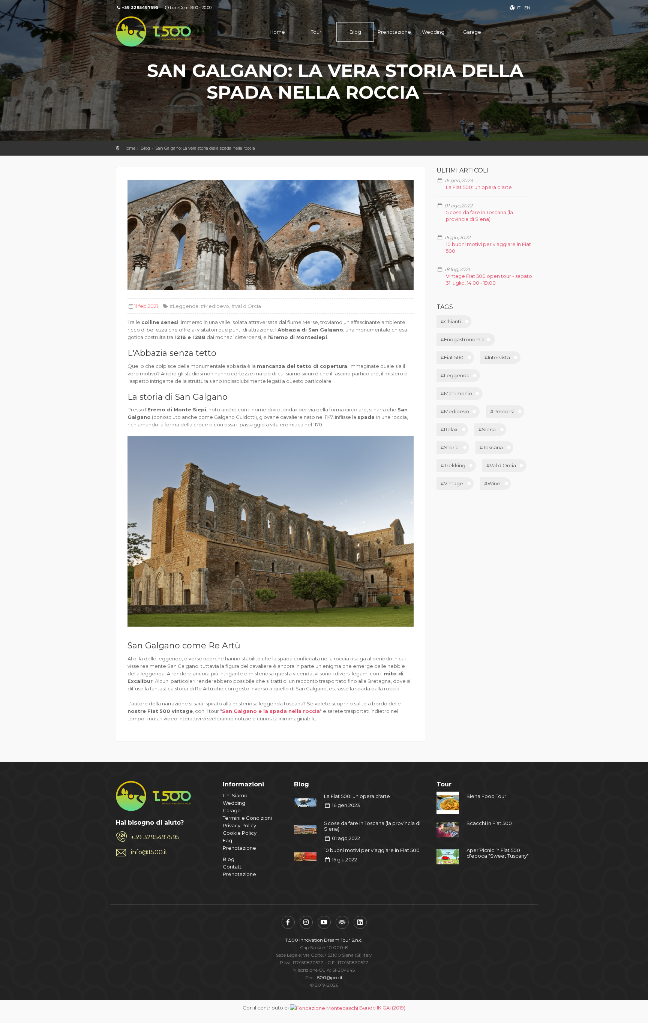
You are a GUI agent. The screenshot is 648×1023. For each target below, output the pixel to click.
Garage (472, 32)
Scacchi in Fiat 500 (489, 823)
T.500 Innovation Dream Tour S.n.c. (324, 940)
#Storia (450, 447)
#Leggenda (184, 306)
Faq (227, 840)
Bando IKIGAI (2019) (382, 1008)
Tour (316, 32)
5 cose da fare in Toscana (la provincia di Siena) (372, 826)
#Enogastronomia (462, 339)
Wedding (433, 32)
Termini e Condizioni (247, 818)
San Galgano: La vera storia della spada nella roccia (205, 148)
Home (277, 32)
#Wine (492, 483)
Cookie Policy (239, 833)
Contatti (233, 867)
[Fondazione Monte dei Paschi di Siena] (324, 1008)
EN (527, 7)
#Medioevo (215, 306)
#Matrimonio (456, 393)
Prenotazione (394, 32)
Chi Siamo (235, 795)
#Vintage (452, 483)
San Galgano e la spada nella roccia (271, 711)
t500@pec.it (329, 977)
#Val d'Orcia (246, 306)
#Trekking (453, 465)
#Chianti (451, 321)
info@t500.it (149, 852)
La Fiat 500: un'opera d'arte (479, 187)
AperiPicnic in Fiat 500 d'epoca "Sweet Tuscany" (497, 853)
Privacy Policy (239, 825)
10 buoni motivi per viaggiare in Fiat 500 (372, 850)
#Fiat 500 (452, 357)
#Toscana (491, 447)
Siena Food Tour (486, 796)
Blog (355, 32)
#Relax (449, 429)
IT (518, 7)
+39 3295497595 (155, 837)
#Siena (487, 429)
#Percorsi (502, 411)
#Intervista (497, 357)
